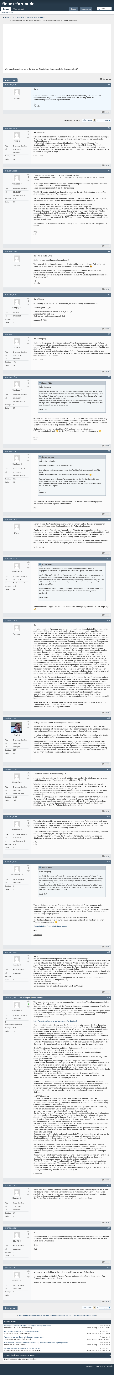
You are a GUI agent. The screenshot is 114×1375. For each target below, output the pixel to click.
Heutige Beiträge (7, 12)
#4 (109, 251)
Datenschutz (100, 1366)
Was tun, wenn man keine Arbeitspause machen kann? (24, 1337)
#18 (108, 1185)
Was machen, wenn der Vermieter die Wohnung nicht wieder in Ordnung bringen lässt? (36, 1343)
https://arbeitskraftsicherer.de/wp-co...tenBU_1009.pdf (55, 1021)
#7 (109, 377)
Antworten (10, 80)
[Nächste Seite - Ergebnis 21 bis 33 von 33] (101, 120)
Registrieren (86, 9)
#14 (108, 817)
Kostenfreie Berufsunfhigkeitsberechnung (50, 926)
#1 (109, 85)
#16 (108, 952)
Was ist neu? (18, 9)
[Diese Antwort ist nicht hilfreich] (28, 137)
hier (60, 1198)
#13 (108, 769)
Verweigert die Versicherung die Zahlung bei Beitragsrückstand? (27, 1326)
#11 (108, 620)
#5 (109, 295)
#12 (108, 718)
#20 (108, 1267)
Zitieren (106, 112)
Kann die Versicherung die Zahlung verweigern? (21, 1331)
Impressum (90, 1366)
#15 (108, 862)
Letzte (106, 120)
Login (73, 9)
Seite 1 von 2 (87, 120)
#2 (109, 128)
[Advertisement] (55, 47)
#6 (109, 334)
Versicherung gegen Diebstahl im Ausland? (33, 1316)
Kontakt (110, 1366)
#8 (109, 451)
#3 (109, 171)
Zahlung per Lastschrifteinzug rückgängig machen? (22, 1348)
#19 (108, 1228)
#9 (109, 519)
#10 (108, 558)
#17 (108, 997)
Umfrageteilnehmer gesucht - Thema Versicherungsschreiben (73, 1316)
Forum (6, 9)
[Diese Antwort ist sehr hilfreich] (28, 131)
